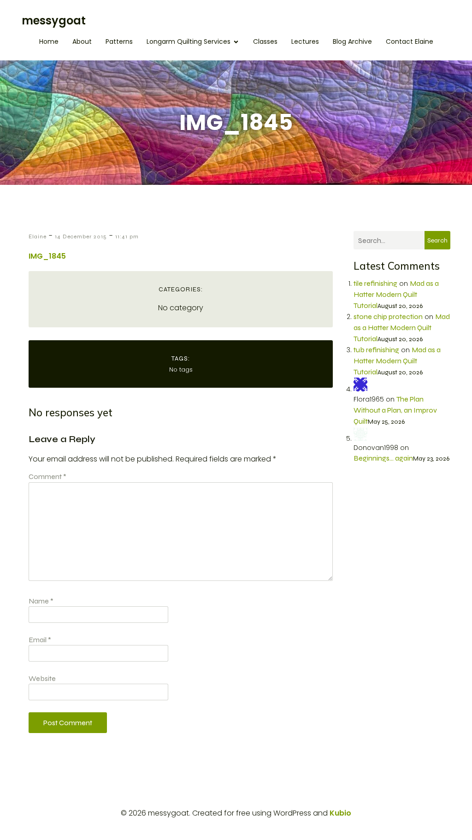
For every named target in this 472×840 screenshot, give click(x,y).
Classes (265, 41)
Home (49, 41)
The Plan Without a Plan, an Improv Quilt (395, 410)
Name (41, 601)
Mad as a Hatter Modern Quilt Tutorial (396, 294)
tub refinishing (376, 349)
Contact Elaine (409, 41)
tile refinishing (375, 283)
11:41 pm (127, 236)
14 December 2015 (81, 236)
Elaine (38, 236)
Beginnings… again (383, 458)
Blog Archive (352, 41)
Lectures (305, 41)
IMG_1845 (47, 256)
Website (42, 678)
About (82, 41)
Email (40, 639)
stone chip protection (388, 316)
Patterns (119, 41)
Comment (47, 476)
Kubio (340, 813)
